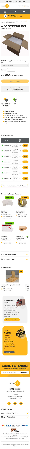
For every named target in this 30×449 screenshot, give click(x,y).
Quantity (3, 70)
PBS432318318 (7, 173)
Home (2, 21)
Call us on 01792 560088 (15, 90)
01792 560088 (19, 2)
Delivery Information (8, 259)
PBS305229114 (7, 145)
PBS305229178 (7, 156)
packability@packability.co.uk (15, 391)
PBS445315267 (7, 178)
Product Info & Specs (8, 254)
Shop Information (8, 417)
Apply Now (9, 352)
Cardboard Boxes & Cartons (12, 21)
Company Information (9, 413)
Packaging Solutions (12, 319)
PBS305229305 (7, 167)
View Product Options (23, 61)
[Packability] (5, 6)
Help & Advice (6, 410)
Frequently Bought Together (11, 194)
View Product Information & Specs (15, 186)
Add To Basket (15, 81)
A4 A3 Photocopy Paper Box (7, 61)
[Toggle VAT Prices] (23, 6)
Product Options (7, 135)
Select (25, 145)
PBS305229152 (7, 150)
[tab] (15, 159)
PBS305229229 (7, 162)
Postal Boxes (23, 21)
